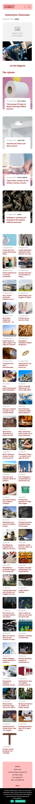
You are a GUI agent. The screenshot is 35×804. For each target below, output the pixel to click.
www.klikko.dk (19, 780)
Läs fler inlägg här (17, 66)
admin (17, 19)
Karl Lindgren (22, 101)
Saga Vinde (21, 140)
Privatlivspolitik (20, 801)
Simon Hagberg (22, 177)
